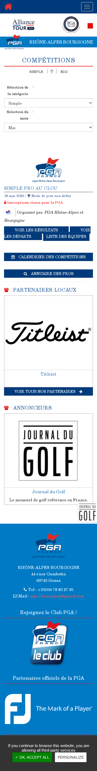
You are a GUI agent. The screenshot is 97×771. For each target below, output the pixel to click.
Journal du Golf (48, 491)
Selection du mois (17, 115)
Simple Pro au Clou (31, 188)
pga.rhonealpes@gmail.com (57, 596)
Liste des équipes (66, 236)
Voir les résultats (36, 230)
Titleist (48, 374)
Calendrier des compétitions (52, 257)
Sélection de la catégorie (17, 90)
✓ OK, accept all (32, 757)
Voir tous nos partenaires (46, 391)
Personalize (71, 757)
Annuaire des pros (52, 273)
